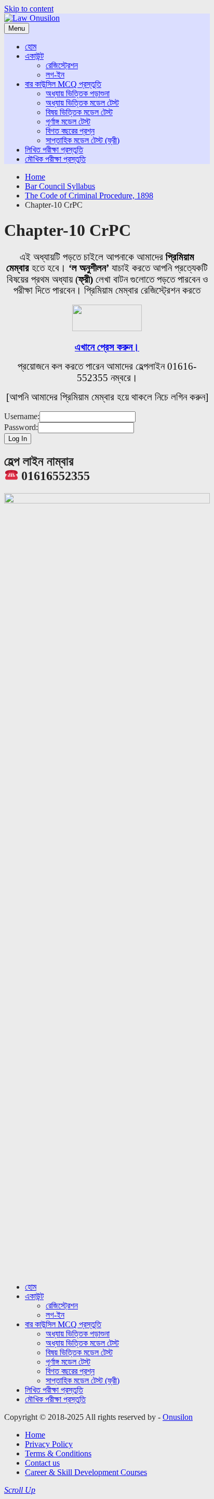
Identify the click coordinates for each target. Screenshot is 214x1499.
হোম (30, 46)
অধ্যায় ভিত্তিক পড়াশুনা (78, 93)
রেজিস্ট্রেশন (62, 65)
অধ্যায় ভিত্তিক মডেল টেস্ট (82, 102)
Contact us (42, 1462)
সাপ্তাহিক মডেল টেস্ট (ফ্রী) (82, 140)
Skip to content (29, 8)
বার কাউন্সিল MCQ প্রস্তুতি (63, 84)
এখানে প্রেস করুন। (107, 347)
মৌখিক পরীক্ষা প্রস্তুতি (55, 159)
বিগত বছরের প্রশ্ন (70, 131)
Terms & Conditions (58, 1453)
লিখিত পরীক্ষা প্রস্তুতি (54, 149)
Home (35, 1434)
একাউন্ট (34, 56)
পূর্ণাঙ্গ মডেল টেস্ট (68, 121)
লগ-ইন (55, 74)
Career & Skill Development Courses (86, 1472)
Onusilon (178, 1417)
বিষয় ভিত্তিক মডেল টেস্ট (79, 112)
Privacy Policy (49, 1444)
